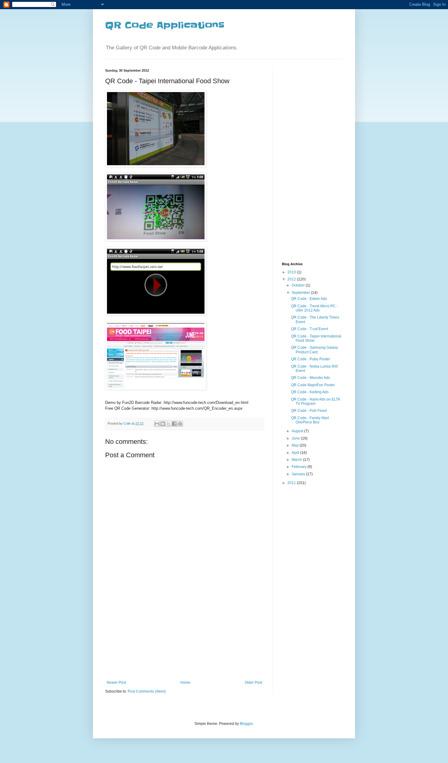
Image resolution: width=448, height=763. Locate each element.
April (296, 453)
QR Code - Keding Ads (310, 392)
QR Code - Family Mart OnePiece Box (310, 420)
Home (185, 682)
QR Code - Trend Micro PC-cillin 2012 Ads (314, 308)
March (297, 460)
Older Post (253, 682)
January (299, 474)
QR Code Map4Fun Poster (313, 385)
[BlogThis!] (163, 424)
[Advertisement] (184, 635)
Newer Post (116, 682)
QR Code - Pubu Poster (310, 359)
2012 (292, 279)
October (299, 285)
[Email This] (157, 424)
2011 (292, 483)
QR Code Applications (164, 25)
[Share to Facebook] (174, 424)
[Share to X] (168, 424)
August (298, 431)
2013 (292, 272)
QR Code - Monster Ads (310, 378)
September (301, 293)
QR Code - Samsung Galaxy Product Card (314, 349)
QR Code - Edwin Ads (309, 299)
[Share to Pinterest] (180, 424)
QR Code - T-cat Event (309, 329)
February (300, 467)
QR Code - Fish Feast (309, 410)
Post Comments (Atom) (147, 691)
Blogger (246, 724)
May (296, 445)
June (296, 438)
